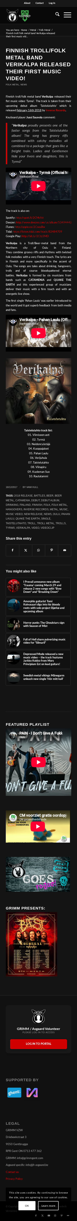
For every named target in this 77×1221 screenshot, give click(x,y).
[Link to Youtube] (49, 1215)
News (24, 84)
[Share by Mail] (64, 550)
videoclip (47, 527)
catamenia (22, 500)
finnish (37, 504)
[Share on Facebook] (12, 550)
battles (39, 495)
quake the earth (28, 518)
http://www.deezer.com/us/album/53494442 (44, 222)
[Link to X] (42, 1215)
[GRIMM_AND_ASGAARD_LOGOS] (32, 15)
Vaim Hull (32, 487)
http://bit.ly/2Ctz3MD (35, 236)
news (48, 514)
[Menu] (65, 15)
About (27, 3)
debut (35, 500)
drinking (12, 504)
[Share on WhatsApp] (38, 550)
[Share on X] (25, 550)
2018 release (23, 495)
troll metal (45, 523)
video (35, 527)
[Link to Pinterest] (61, 1215)
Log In (52, 3)
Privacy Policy (14, 1179)
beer (49, 495)
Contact (40, 3)
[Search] (55, 15)
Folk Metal (12, 84)
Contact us (12, 1172)
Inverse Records (55, 110)
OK (27, 1205)
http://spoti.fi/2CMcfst (30, 218)
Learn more (48, 1205)
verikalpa (23, 527)
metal (54, 509)
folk (47, 504)
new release (33, 514)
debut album (50, 500)
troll (31, 523)
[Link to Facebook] (36, 1215)
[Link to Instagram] (55, 1215)
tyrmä (10, 527)
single (45, 518)
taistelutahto (16, 523)
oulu (56, 514)
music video (14, 514)
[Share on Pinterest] (51, 550)
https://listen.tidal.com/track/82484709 (37, 231)
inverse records (36, 509)
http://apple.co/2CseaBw (30, 227)
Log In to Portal (38, 1044)
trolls (61, 523)
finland (25, 504)
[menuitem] (27, 3)
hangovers (14, 509)
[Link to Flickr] (68, 1215)
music (63, 509)
